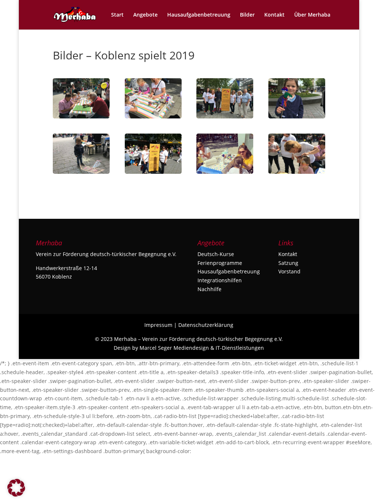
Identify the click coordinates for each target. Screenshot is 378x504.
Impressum (158, 324)
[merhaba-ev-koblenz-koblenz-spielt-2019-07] (153, 118)
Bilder (247, 15)
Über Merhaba (312, 15)
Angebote (145, 15)
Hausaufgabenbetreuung (198, 15)
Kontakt (274, 15)
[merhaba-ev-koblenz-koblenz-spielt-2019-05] (296, 118)
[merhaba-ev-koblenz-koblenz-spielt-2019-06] (224, 118)
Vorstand (289, 271)
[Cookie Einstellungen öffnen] (16, 494)
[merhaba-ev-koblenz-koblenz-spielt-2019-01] (296, 173)
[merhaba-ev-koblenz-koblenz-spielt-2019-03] (153, 173)
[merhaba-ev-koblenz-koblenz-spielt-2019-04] (81, 173)
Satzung (288, 262)
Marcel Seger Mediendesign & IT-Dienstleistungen (202, 347)
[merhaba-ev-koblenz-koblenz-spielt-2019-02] (224, 173)
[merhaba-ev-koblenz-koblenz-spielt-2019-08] (81, 118)
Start (117, 15)
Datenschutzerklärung (205, 324)
